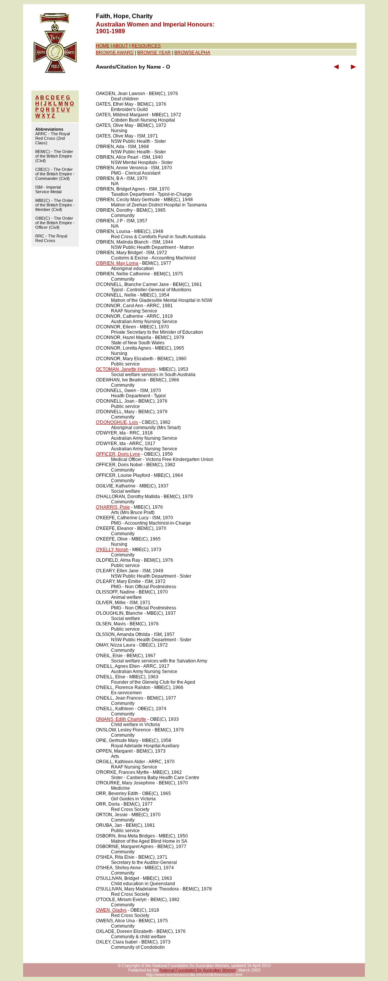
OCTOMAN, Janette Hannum (125, 369)
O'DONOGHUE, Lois (117, 422)
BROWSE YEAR (154, 52)
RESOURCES (146, 45)
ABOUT (120, 45)
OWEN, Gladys (111, 910)
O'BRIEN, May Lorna (117, 263)
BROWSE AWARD (115, 52)
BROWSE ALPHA (192, 52)
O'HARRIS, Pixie (113, 507)
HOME (103, 45)
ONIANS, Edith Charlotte (121, 719)
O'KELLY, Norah (112, 549)
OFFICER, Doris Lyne (118, 454)
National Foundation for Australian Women (198, 970)
